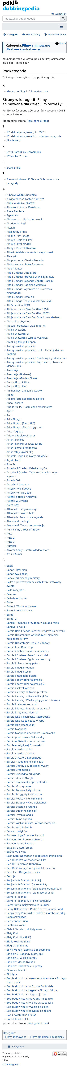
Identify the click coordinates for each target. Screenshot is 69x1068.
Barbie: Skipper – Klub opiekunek (27, 802)
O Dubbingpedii (10, 1064)
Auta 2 (11, 537)
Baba (10, 565)
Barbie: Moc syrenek (19, 786)
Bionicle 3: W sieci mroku (22, 957)
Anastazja (12, 370)
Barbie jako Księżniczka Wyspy (25, 720)
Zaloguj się (61, 13)
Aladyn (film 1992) (18, 235)
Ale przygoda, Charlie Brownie (25, 260)
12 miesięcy (14, 140)
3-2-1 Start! (14, 167)
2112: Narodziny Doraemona (24, 152)
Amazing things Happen (21, 342)
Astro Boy (13, 504)
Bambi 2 (12, 618)
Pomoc (63, 43)
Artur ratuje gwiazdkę (20, 452)
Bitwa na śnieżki (16, 970)
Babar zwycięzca (17, 573)
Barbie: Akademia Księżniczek (25, 761)
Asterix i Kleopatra (18, 484)
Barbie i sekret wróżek (20, 688)
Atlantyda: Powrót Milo (20, 513)
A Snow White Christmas (22, 194)
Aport (10, 411)
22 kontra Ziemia (17, 156)
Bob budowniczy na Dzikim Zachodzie (30, 986)
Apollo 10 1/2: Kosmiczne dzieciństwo (29, 406)
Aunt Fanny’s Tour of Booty (23, 529)
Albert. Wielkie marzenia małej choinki (30, 252)
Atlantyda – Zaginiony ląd (22, 509)
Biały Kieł (12, 933)
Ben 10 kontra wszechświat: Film (26, 860)
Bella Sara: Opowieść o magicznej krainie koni (34, 855)
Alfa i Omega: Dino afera (21, 272)
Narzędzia (17, 1046)
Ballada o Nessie (17, 598)
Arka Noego (14, 419)
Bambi (10, 614)
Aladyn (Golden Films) (20, 239)
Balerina (11, 594)
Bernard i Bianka (16, 896)
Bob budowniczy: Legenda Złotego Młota (32, 990)
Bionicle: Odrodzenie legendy (24, 966)
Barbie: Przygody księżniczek (24, 794)
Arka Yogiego (15, 431)
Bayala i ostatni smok (20, 847)
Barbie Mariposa (16, 729)
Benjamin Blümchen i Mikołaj (24, 880)
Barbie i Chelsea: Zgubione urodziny (28, 659)
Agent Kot (13, 215)
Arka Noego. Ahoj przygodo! (24, 427)
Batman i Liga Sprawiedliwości (25, 835)
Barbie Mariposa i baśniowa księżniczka (31, 733)
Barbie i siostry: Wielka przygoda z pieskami (33, 700)
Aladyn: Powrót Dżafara (21, 248)
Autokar (11, 545)
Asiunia (11, 464)
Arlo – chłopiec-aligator (21, 435)
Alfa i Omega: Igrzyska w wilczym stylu (30, 276)
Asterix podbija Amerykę (22, 496)
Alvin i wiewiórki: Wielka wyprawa (27, 337)
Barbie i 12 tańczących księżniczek (28, 651)
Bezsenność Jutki (17, 921)
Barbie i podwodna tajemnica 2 (25, 683)
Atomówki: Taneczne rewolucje (25, 525)
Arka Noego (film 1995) (21, 423)
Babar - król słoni (17, 569)
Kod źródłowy (33, 34)
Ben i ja (11, 876)
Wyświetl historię (57, 34)
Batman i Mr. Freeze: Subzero (24, 839)
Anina (10, 394)
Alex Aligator (14, 268)
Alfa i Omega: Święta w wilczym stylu (29, 301)
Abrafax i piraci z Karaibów (23, 207)
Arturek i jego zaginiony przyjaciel (27, 456)
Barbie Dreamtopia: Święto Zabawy (28, 643)
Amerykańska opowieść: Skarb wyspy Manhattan (36, 358)
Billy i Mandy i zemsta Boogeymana (28, 949)
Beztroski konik (16, 925)
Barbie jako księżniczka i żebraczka (28, 716)
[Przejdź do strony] (63, 19)
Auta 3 (11, 541)
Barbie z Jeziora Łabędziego (24, 757)
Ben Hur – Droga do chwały (23, 872)
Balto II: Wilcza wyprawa (21, 606)
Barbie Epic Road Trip (20, 647)
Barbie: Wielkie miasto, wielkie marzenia (31, 823)
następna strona (38, 120)
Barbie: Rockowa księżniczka (24, 798)
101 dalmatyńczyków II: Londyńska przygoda (34, 136)
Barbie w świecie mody (21, 753)
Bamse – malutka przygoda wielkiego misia (33, 622)
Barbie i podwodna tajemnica (24, 679)
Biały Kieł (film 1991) (19, 937)
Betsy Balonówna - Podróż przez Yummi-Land (35, 909)
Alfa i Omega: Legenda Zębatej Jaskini (30, 280)
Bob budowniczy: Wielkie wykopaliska (30, 1002)
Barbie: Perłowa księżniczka (23, 790)
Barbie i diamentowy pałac (23, 663)
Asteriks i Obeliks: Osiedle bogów (27, 468)
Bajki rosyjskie (15, 590)
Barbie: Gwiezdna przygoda (23, 773)
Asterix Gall (14, 480)
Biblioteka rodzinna (18, 941)
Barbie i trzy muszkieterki (22, 712)
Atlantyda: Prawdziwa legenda (25, 517)
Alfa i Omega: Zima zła (20, 296)
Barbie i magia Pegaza (20, 667)
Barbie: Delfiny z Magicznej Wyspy (28, 765)
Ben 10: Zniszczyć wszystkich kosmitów (31, 868)
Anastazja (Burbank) (19, 374)
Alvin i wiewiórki (16, 329)
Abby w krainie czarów (20, 203)
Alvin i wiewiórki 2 (18, 333)
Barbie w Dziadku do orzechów (26, 741)
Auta (9, 533)
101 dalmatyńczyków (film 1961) (26, 132)
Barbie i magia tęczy (19, 671)
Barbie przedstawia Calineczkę (25, 737)
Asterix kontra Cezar (19, 492)
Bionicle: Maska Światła (21, 962)
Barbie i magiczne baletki (22, 675)
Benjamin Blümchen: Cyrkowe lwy (27, 884)
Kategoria (12, 34)
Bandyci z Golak (16, 626)
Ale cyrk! (12, 256)
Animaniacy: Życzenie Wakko (24, 390)
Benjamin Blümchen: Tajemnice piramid (30, 892)
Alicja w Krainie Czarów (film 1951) (28, 309)
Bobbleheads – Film (18, 1019)
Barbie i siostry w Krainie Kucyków (27, 696)
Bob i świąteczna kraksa (21, 1015)
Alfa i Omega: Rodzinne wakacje (26, 284)
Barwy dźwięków (17, 831)
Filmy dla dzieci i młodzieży (47, 1036)
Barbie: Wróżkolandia (19, 827)
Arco (9, 415)
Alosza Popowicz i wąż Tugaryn (26, 325)
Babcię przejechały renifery (23, 578)
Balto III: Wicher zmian (20, 610)
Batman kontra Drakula (20, 843)
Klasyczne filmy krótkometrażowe (27, 91)
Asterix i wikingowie (19, 488)
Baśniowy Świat (16, 851)
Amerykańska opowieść (21, 346)
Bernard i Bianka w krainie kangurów (29, 900)
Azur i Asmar (14, 554)
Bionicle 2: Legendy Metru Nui (25, 953)
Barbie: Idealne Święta (20, 778)
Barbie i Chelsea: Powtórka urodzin (28, 655)
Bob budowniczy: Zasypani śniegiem (29, 1010)
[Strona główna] (21, 5)
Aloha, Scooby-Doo (18, 321)
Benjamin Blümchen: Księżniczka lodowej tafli (34, 888)
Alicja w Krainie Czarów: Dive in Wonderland (33, 317)
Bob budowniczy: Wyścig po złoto (27, 1006)
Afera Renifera (15, 211)
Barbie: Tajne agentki (19, 819)
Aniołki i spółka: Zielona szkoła (25, 398)
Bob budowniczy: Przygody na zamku (30, 998)
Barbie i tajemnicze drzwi (22, 704)
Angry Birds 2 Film (18, 382)
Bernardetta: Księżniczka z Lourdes (28, 904)
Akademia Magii (16, 223)
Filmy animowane (15, 1036)
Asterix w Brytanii (17, 500)
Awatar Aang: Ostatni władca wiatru (28, 550)
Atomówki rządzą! (18, 521)
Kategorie (9, 1033)
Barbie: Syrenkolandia (20, 814)
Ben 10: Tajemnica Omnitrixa (24, 864)
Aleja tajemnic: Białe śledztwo (25, 264)
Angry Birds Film (16, 386)
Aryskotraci (14, 460)
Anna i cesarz (15, 402)
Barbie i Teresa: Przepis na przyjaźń (28, 708)
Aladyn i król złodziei (19, 243)
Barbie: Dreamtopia (18, 769)
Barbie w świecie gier (19, 749)
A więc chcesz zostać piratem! (25, 199)
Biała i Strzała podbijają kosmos (26, 929)
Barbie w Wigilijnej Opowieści (24, 745)
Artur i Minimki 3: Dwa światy (24, 443)
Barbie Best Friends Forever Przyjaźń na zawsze (36, 631)
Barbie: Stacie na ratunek (22, 806)
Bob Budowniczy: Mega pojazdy (26, 994)
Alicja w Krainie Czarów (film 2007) (28, 313)
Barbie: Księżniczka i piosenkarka (27, 782)
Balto (10, 602)
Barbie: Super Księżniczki (22, 810)
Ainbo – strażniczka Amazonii (25, 219)
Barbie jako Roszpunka (20, 724)
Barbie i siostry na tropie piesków (27, 692)
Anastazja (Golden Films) (22, 378)
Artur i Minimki (15, 439)
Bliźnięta (12, 974)
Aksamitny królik (17, 231)
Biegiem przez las (17, 945)
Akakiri (11, 227)
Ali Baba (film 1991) (18, 305)
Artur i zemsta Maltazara (22, 447)
